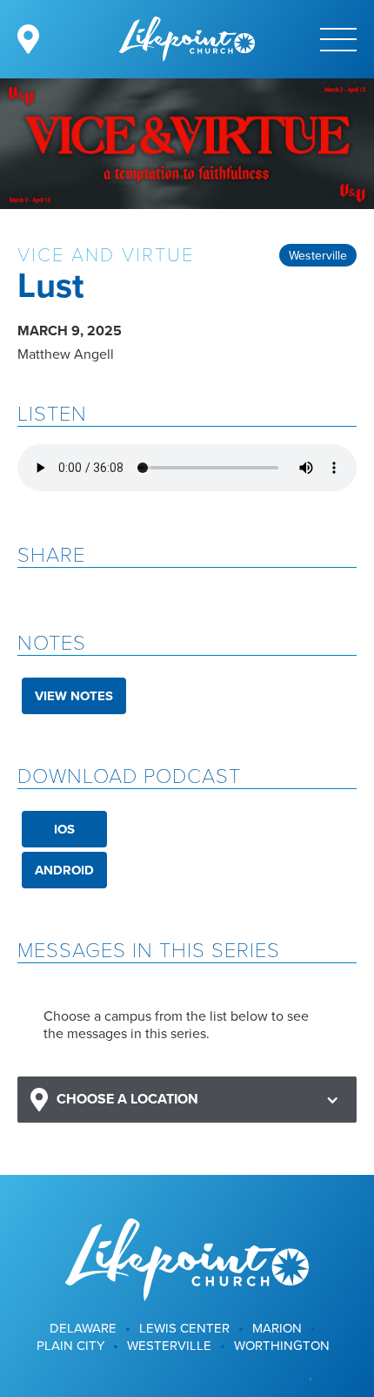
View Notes (74, 695)
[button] (187, 1099)
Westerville (318, 255)
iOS (64, 829)
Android (64, 870)
